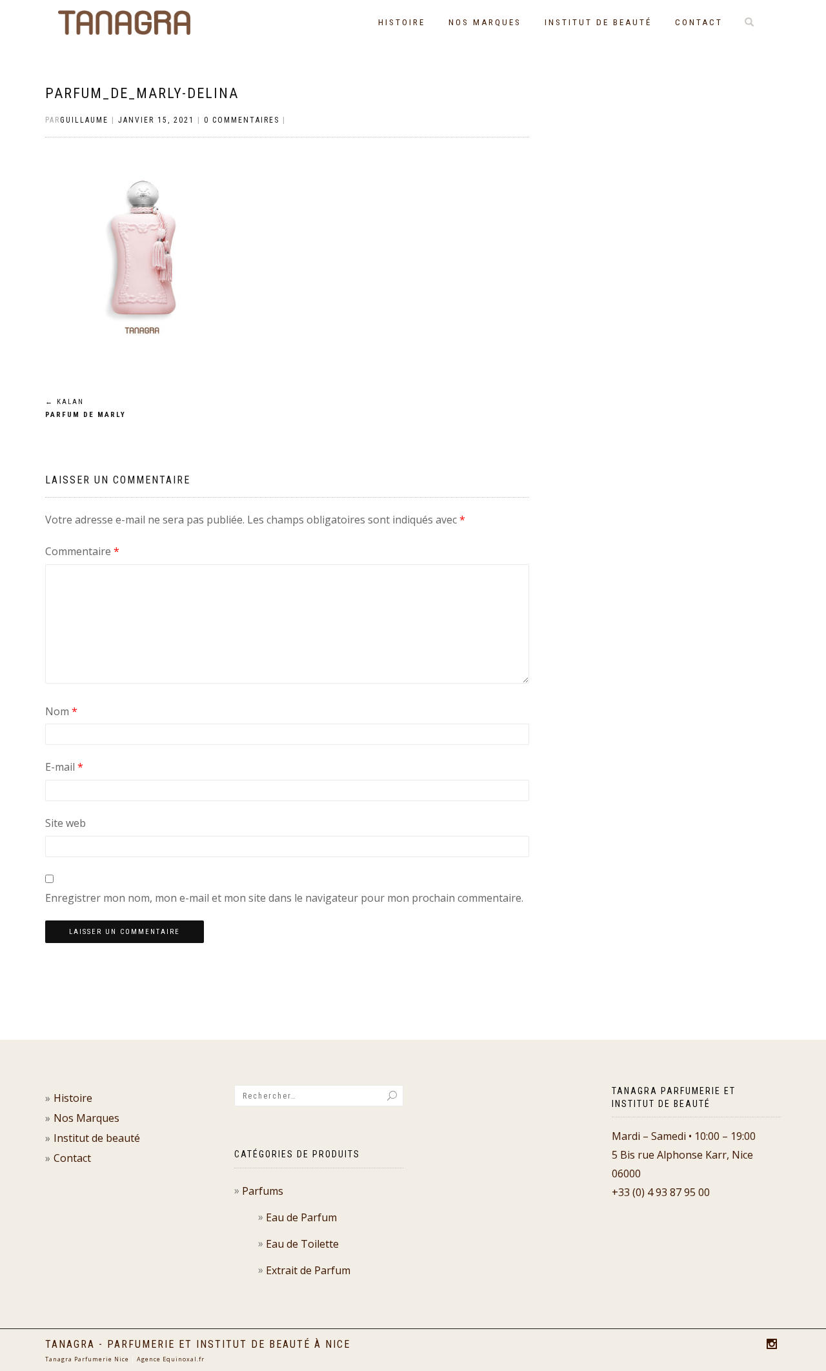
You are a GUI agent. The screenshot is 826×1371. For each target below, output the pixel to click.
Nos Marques (484, 22)
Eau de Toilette (302, 1244)
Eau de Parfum (301, 1217)
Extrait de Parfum (308, 1270)
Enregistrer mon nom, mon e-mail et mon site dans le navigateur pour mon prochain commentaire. (284, 898)
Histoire (401, 22)
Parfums (262, 1191)
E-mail (64, 767)
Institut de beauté (598, 22)
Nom (61, 711)
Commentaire (82, 551)
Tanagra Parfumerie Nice (87, 1359)
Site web (65, 823)
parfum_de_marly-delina (142, 93)
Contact (699, 22)
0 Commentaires (241, 120)
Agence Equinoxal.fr (171, 1359)
